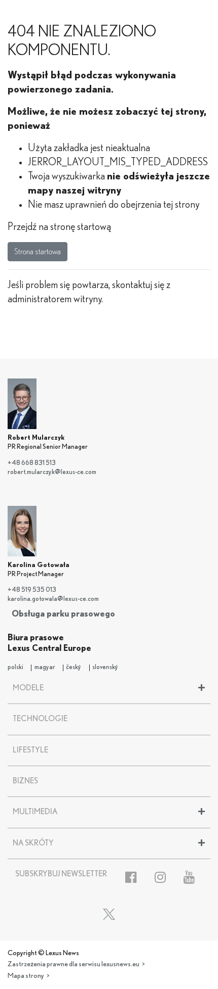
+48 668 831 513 (32, 463)
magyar (44, 667)
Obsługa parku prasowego (63, 613)
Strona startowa (37, 252)
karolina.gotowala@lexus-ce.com (53, 599)
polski (15, 667)
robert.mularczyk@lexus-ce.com (52, 472)
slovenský (105, 667)
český (73, 667)
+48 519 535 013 (32, 590)
